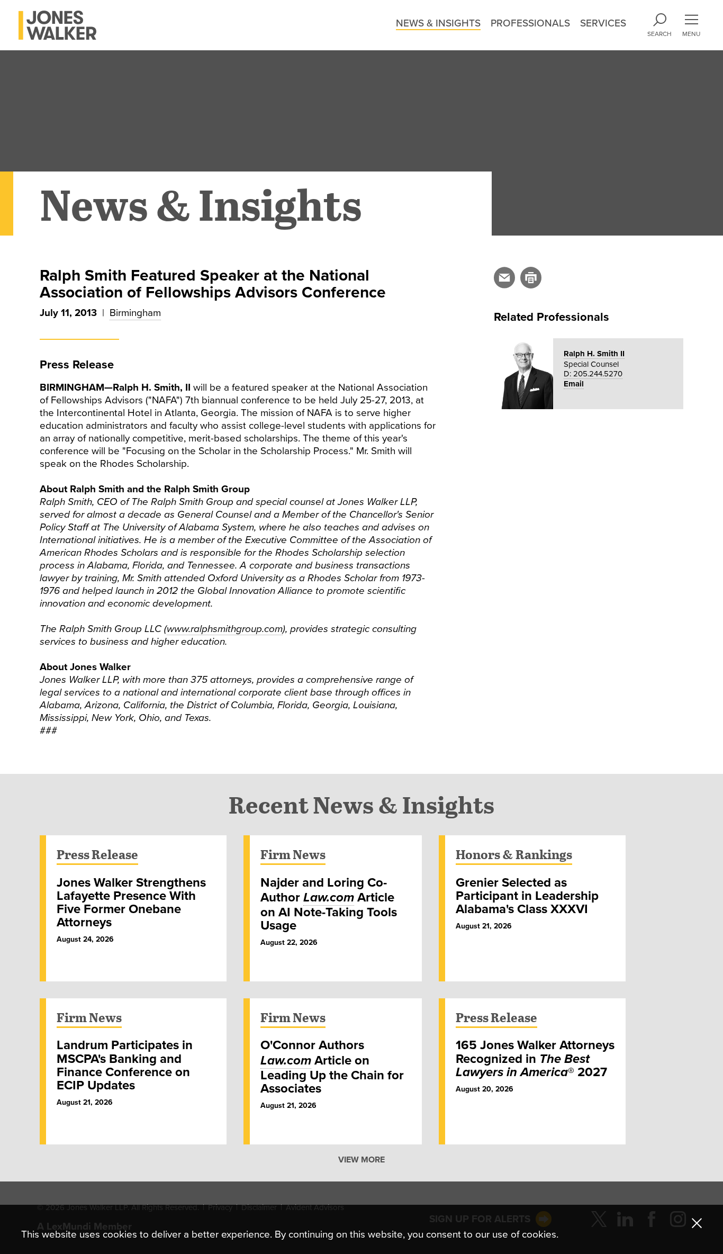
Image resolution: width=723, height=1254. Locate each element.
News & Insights (438, 23)
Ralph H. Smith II (594, 353)
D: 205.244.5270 (593, 373)
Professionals (530, 23)
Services (603, 23)
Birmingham (135, 313)
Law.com (328, 897)
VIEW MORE (361, 1160)
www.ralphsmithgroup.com (225, 629)
